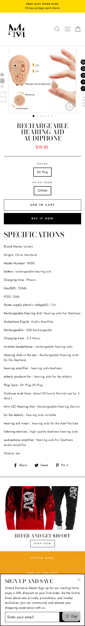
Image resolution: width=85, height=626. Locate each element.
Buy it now (43, 218)
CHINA (43, 190)
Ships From (42, 182)
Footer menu (42, 558)
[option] (42, 6)
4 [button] (45, 116)
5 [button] (49, 116)
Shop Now (42, 543)
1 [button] (34, 116)
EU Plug (42, 172)
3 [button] (41, 116)
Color (42, 164)
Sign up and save (43, 573)
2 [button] (38, 116)
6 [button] (52, 116)
